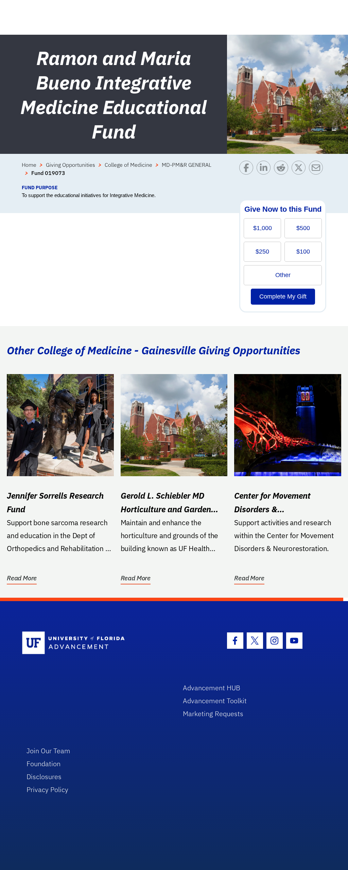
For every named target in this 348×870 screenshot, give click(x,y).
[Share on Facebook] (248, 172)
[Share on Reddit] (282, 172)
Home (29, 164)
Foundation (43, 763)
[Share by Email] (317, 172)
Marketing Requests (213, 713)
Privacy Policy (47, 789)
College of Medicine (128, 164)
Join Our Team (48, 750)
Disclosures (44, 776)
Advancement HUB (211, 687)
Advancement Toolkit (215, 700)
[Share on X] (300, 172)
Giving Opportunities (70, 164)
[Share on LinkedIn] (265, 172)
